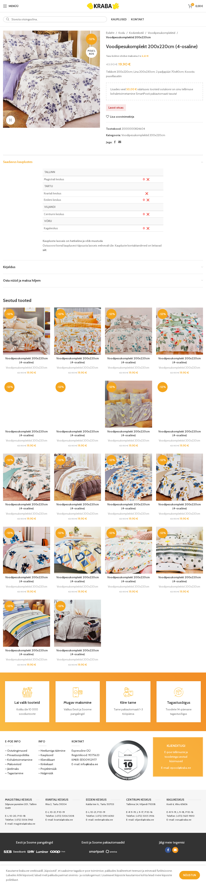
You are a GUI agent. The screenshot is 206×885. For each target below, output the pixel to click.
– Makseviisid (13, 764)
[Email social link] (119, 142)
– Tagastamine (14, 773)
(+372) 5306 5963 (24, 819)
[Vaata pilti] (10, 120)
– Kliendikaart (46, 760)
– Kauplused (45, 755)
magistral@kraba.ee (24, 823)
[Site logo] (103, 5)
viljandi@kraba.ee (144, 819)
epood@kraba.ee (180, 768)
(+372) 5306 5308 (64, 815)
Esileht (110, 33)
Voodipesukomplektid (161, 33)
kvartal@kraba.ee (63, 819)
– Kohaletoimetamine (18, 760)
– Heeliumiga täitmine (51, 750)
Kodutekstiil (136, 33)
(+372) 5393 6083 (105, 815)
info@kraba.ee (89, 764)
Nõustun (189, 875)
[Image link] (128, 760)
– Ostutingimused (16, 750)
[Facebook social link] (114, 142)
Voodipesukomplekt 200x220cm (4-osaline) (26, 360)
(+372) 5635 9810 (185, 815)
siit (44, 250)
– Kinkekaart (45, 764)
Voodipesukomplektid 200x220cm (128, 37)
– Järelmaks (12, 769)
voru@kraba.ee (183, 819)
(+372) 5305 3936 (145, 815)
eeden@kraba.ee (104, 819)
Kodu (121, 33)
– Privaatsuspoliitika (17, 755)
